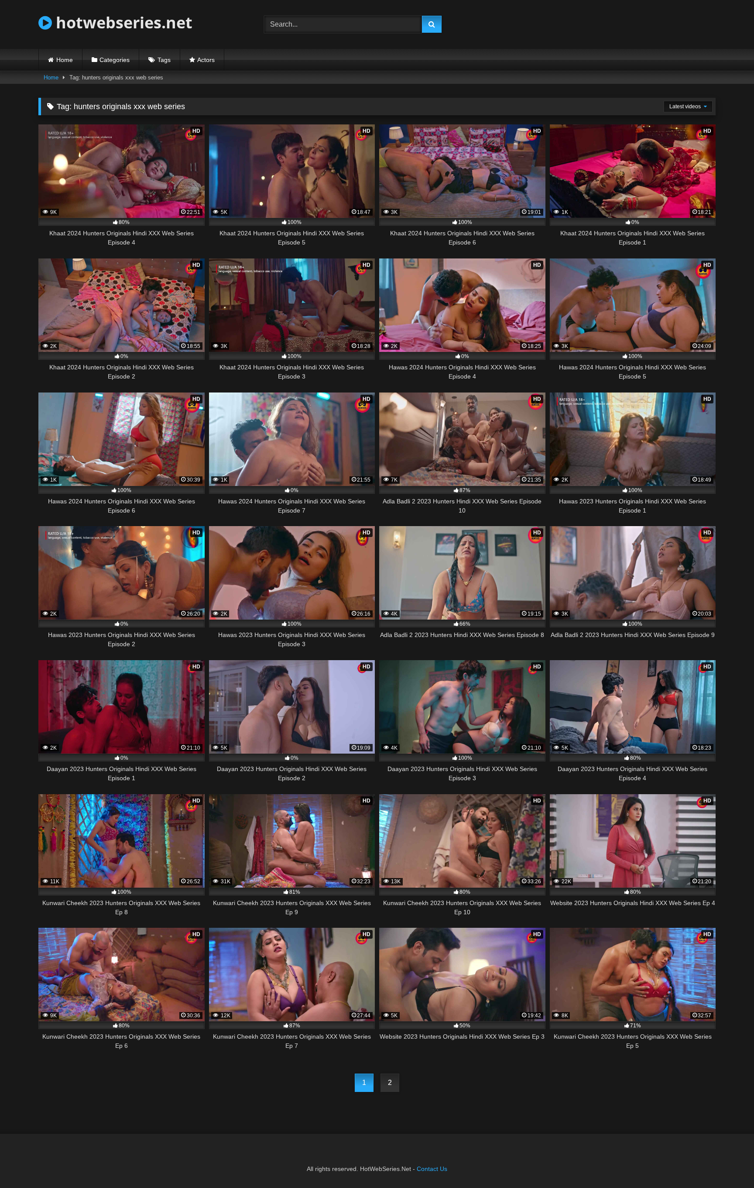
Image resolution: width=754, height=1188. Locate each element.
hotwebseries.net (122, 22)
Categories (114, 59)
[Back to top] (727, 1162)
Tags (164, 59)
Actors (206, 59)
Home (64, 59)
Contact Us (432, 1168)
